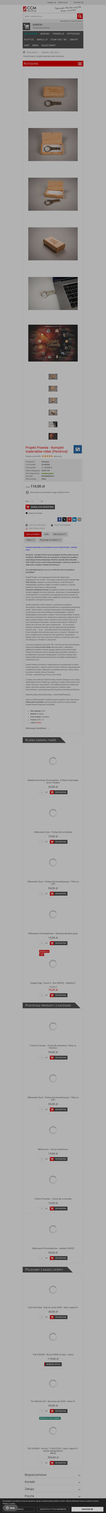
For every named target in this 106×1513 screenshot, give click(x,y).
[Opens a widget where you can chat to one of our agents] (10, 1508)
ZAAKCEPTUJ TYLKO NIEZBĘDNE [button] (53, 1509)
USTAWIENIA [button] (19, 1509)
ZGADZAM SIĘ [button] (87, 1509)
